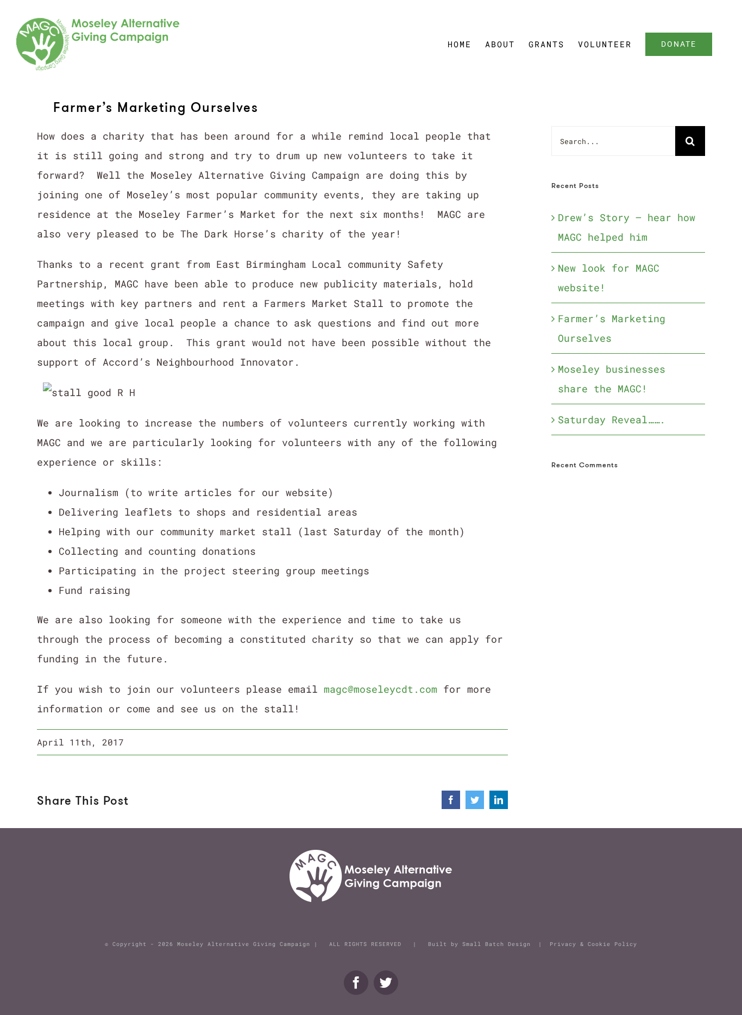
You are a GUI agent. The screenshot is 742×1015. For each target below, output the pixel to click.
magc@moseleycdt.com (380, 689)
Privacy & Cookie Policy (593, 944)
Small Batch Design (496, 944)
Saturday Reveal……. (611, 419)
